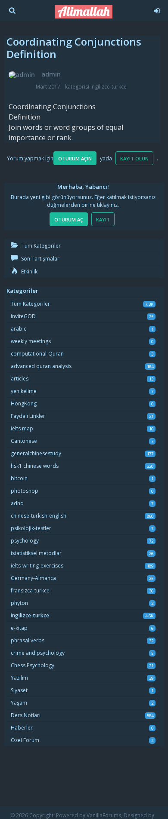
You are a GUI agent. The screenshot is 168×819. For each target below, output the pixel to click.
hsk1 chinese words (35, 465)
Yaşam (19, 702)
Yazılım (19, 677)
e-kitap (19, 628)
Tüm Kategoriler (40, 245)
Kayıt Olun (134, 158)
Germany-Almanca (33, 578)
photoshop (24, 490)
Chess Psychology (32, 665)
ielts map (22, 428)
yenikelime (24, 391)
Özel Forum (25, 740)
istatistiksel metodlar (36, 553)
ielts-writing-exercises (37, 565)
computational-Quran (37, 353)
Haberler (22, 727)
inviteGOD (23, 316)
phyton (19, 603)
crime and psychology (38, 652)
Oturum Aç (68, 219)
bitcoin (19, 478)
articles (19, 378)
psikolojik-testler (31, 528)
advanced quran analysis (41, 366)
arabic (18, 328)
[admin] (22, 74)
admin (51, 74)
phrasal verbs (27, 640)
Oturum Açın (75, 158)
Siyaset (19, 690)
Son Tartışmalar (39, 258)
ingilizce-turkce (108, 86)
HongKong (24, 403)
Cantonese (24, 441)
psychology (25, 540)
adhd (17, 503)
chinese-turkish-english (38, 515)
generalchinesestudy (36, 453)
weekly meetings (31, 341)
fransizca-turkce (30, 590)
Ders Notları (25, 715)
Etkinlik (28, 271)
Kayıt (103, 219)
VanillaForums (104, 815)
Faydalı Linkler (28, 416)
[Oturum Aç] (156, 9)
